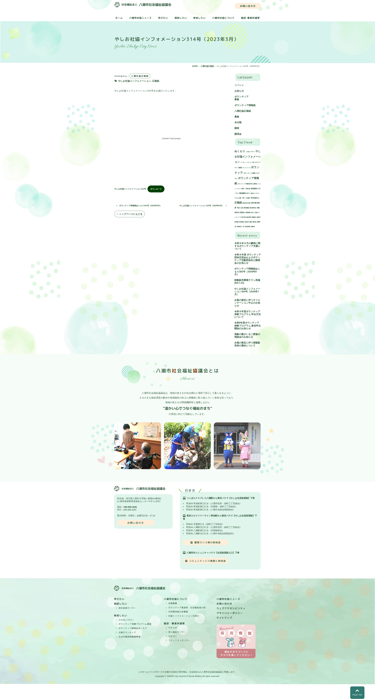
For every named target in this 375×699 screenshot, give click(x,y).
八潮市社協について (223, 18)
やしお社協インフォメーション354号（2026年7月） (247, 291)
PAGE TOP (357, 695)
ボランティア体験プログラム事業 (135, 624)
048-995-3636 (130, 507)
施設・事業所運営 (174, 623)
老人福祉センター (177, 632)
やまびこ (172, 636)
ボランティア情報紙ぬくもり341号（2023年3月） (139, 205)
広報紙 (155, 81)
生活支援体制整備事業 (129, 636)
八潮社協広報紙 (243, 111)
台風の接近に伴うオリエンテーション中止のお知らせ (247, 303)
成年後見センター (127, 607)
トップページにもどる (131, 214)
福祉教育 (249, 217)
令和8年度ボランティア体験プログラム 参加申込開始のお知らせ (247, 326)
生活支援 (243, 217)
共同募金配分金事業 (178, 611)
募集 (237, 99)
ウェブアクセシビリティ (231, 608)
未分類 (238, 122)
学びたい (163, 17)
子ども (257, 193)
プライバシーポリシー (230, 613)
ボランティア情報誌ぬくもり (133, 628)
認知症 (247, 222)
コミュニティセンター (179, 640)
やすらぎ (172, 627)
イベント (239, 85)
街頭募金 (241, 222)
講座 (237, 128)
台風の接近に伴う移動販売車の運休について (247, 344)
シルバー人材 (250, 162)
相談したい (180, 17)
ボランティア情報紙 (245, 105)
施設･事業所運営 (250, 18)
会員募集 (172, 603)
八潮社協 (247, 189)
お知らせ (239, 91)
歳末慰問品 (252, 208)
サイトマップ (224, 617)
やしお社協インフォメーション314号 (130, 189)
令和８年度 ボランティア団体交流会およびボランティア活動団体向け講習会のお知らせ (247, 258)
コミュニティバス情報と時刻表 (207, 561)
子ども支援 (238, 198)
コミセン (243, 162)
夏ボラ (248, 193)
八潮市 (242, 189)
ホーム (119, 17)
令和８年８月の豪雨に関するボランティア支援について (247, 246)
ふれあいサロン (250, 151)
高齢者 (253, 226)
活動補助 (248, 212)
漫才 (252, 212)
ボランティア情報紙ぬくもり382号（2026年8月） (247, 272)
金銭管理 (247, 226)
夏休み (253, 193)
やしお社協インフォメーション (134, 81)
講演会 (238, 134)
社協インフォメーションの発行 (183, 615)
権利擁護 (246, 208)
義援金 (254, 217)
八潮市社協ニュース (140, 17)
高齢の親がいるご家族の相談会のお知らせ (247, 335)
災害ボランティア (127, 632)
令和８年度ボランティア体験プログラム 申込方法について (247, 314)
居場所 (248, 198)
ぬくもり (240, 151)
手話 (238, 208)
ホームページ (246, 167)
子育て (244, 198)
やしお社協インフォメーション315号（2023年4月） (202, 205)
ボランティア (242, 96)
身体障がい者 (240, 226)
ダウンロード (156, 189)
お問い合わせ (248, 6)
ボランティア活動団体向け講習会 (248, 184)
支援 (241, 208)
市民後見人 (255, 198)
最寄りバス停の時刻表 (207, 542)
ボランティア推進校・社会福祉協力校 (187, 607)
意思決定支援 (246, 203)
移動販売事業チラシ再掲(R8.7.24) (247, 281)
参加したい (199, 17)
